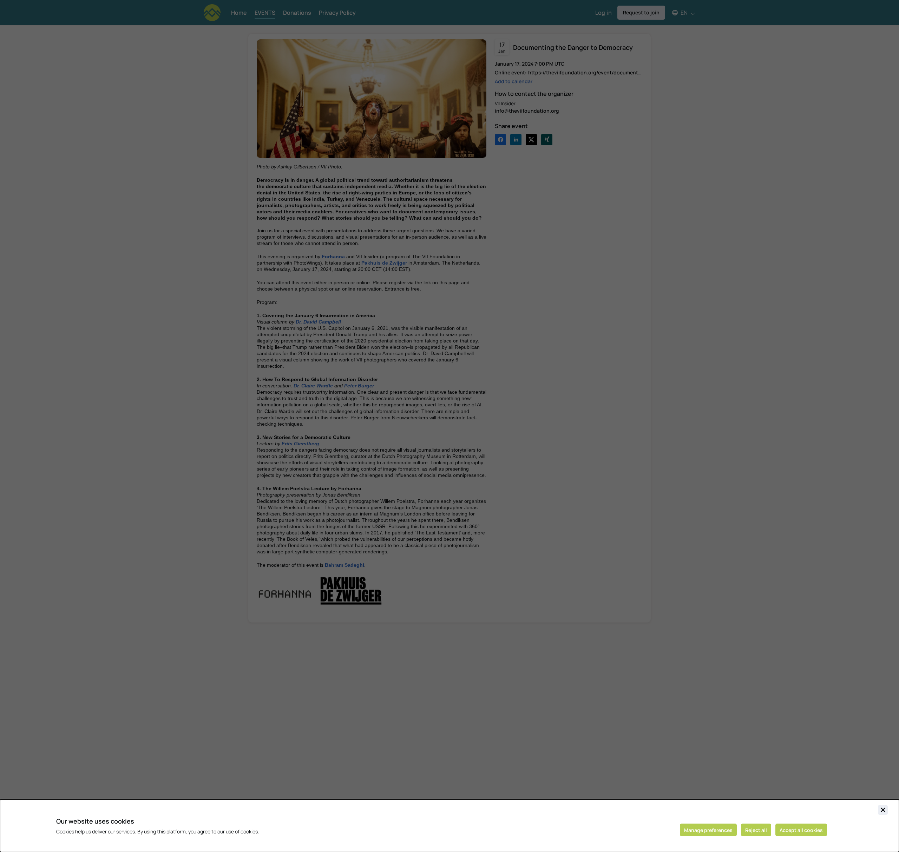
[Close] (883, 810)
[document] (449, 825)
